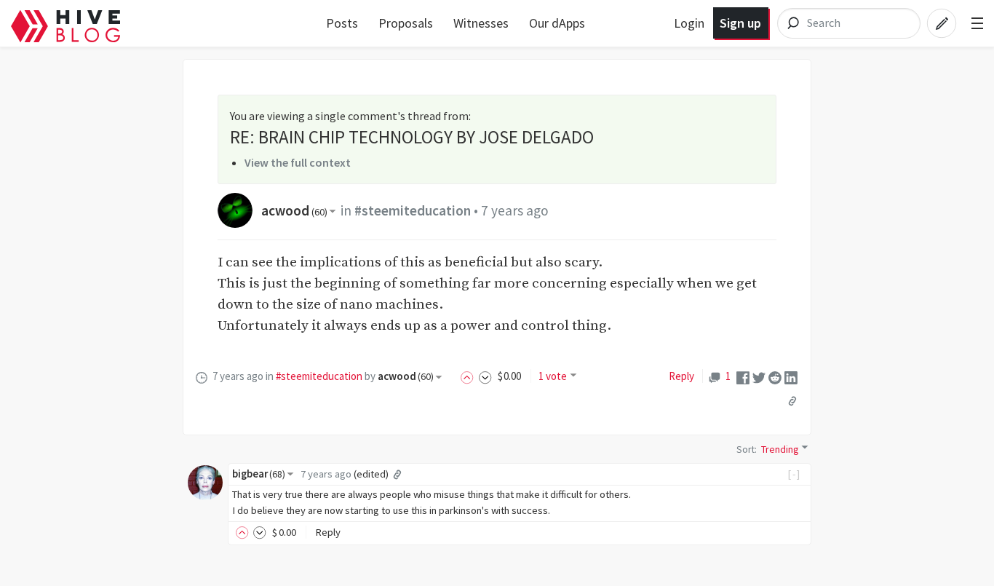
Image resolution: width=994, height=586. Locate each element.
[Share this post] (792, 401)
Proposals (405, 23)
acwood (294, 210)
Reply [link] (681, 376)
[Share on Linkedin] (791, 377)
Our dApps (557, 23)
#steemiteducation (412, 210)
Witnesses (481, 23)
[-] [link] (794, 473)
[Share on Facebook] (743, 377)
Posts (342, 23)
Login (689, 23)
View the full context (297, 162)
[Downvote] (485, 376)
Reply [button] (328, 532)
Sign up (740, 23)
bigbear (258, 473)
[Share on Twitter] (759, 377)
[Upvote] (469, 376)
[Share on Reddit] (775, 377)
